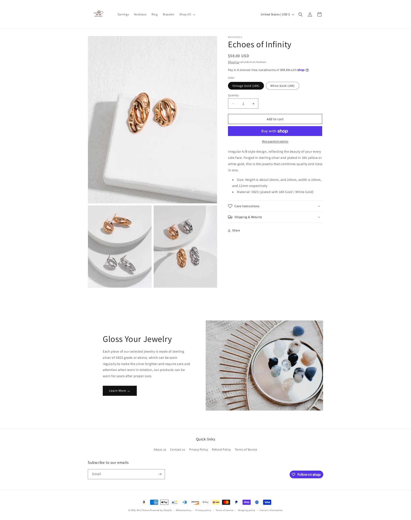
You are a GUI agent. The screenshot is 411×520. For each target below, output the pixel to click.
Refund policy (183, 510)
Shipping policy (247, 510)
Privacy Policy (198, 449)
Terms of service (225, 510)
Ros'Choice (143, 510)
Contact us (177, 449)
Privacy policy (203, 510)
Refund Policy (221, 449)
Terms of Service (246, 449)
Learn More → (119, 391)
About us (160, 449)
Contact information (271, 510)
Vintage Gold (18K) (245, 86)
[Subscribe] (160, 474)
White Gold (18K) (282, 86)
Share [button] (236, 230)
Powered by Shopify (161, 510)
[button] (187, 14)
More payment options (275, 141)
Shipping (233, 62)
